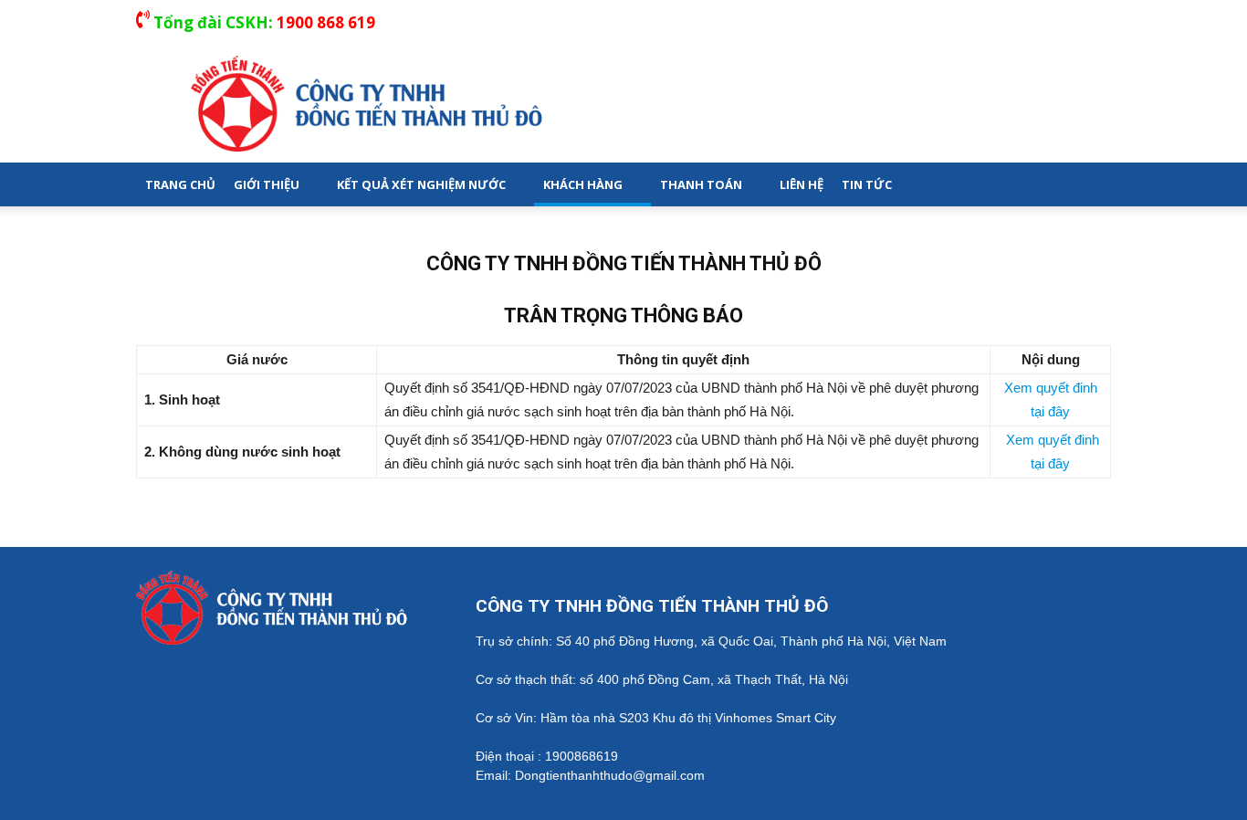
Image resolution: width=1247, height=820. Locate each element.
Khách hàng (583, 184)
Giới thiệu (266, 184)
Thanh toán (701, 184)
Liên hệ (801, 184)
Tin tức (867, 184)
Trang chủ (180, 184)
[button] (1089, 184)
